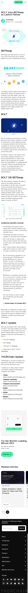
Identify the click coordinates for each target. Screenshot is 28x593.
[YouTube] (18, 579)
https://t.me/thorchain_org (11, 381)
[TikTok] (11, 583)
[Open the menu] (25, 2)
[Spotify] (18, 583)
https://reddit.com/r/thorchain (13, 390)
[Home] (2, 2)
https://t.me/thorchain (10, 386)
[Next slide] (7, 512)
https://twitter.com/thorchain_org (14, 377)
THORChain (9, 20)
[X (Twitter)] (3, 579)
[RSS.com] (22, 583)
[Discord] (11, 579)
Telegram (14, 346)
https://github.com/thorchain (12, 394)
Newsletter (4, 351)
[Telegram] (7, 579)
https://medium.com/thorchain (13, 398)
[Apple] (15, 583)
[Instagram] (3, 583)
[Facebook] (7, 583)
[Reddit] (22, 579)
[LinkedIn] (15, 579)
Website (12, 339)
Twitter (8, 343)
